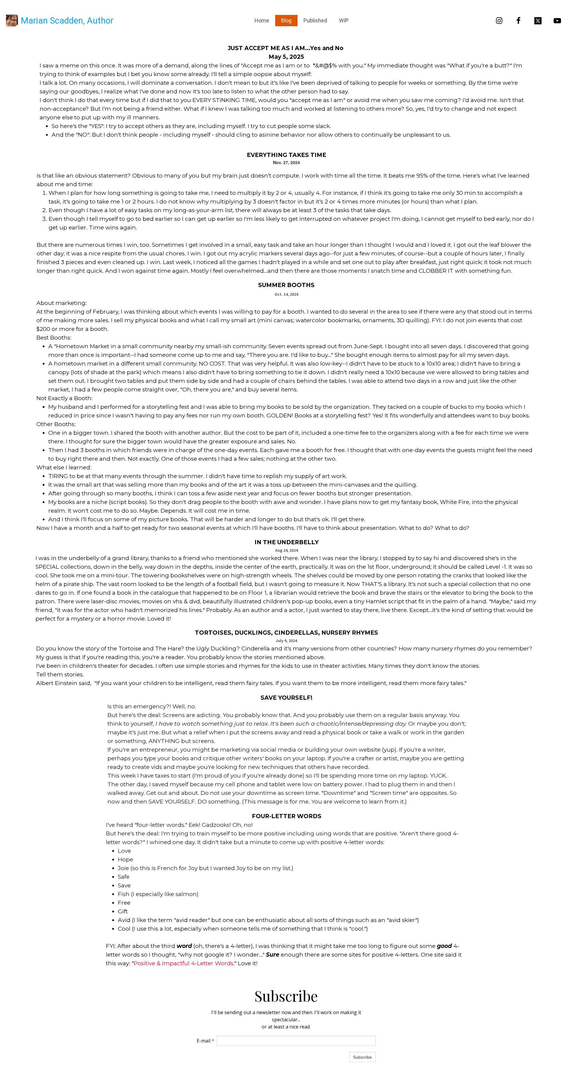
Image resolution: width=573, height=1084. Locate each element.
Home (262, 20)
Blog (286, 20)
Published (315, 20)
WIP (344, 20)
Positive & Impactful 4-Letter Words (183, 963)
